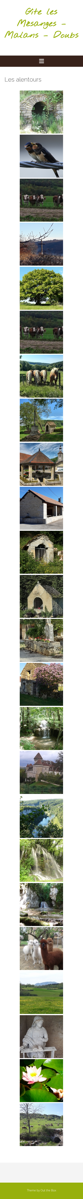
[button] (41, 61)
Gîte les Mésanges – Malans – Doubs (41, 23)
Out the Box (48, 1190)
